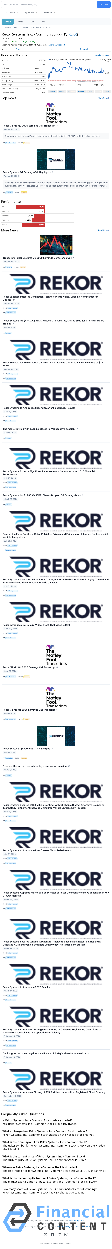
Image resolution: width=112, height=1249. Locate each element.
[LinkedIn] (59, 1235)
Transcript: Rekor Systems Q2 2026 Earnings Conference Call (38, 257)
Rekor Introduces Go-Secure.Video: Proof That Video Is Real (36, 624)
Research (84, 49)
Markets (8, 22)
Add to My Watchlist (57, 45)
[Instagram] (66, 1235)
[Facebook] (53, 1235)
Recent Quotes (9, 12)
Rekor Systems (12, 308)
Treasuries (47, 27)
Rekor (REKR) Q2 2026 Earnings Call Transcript (30, 125)
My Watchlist (29, 12)
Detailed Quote (101, 55)
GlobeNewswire (11, 312)
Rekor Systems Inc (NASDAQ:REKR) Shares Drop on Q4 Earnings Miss (43, 495)
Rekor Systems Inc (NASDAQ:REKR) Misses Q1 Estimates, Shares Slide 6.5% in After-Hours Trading (53, 322)
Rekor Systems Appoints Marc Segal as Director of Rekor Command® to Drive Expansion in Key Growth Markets (56, 894)
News (16, 27)
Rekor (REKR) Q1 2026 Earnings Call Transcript (30, 709)
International (36, 27)
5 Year (107, 91)
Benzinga (9, 267)
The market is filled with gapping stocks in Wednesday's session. (40, 428)
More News (103, 98)
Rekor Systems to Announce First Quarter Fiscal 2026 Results (37, 850)
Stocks (20, 22)
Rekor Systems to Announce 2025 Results (26, 987)
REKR (73, 34)
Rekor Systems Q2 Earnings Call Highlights (28, 172)
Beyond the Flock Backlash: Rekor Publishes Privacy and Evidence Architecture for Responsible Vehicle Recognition (56, 536)
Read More (103, 230)
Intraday (52, 91)
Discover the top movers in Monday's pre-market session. (36, 766)
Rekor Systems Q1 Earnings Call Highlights (28, 748)
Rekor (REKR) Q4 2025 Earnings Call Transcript (30, 667)
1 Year (90, 91)
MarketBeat (9, 192)
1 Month (71, 91)
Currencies (24, 27)
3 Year (98, 91)
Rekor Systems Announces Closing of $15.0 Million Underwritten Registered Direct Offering (54, 1092)
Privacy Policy (64, 1226)
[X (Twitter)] (46, 1235)
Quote (19, 49)
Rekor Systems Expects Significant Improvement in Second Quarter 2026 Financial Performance (49, 473)
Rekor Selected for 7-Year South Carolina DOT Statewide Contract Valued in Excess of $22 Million (53, 364)
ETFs (32, 22)
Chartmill (8, 333)
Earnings (26, 143)
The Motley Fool (10, 143)
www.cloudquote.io (76, 1220)
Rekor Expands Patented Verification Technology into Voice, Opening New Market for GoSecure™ (50, 298)
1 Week (62, 91)
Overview (7, 27)
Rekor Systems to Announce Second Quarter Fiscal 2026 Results (39, 407)
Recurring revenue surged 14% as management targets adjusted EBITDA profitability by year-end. (52, 136)
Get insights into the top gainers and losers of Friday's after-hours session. (46, 1053)
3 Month (81, 91)
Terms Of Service (82, 1226)
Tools (43, 22)
